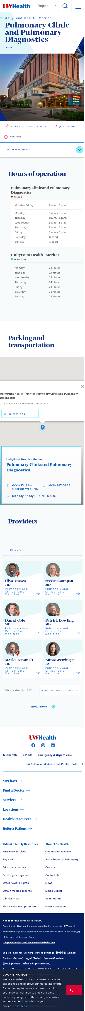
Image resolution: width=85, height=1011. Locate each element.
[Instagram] (42, 745)
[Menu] (78, 6)
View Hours (15, 137)
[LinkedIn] (52, 745)
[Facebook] (33, 745)
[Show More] (79, 149)
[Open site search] (65, 6)
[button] (42, 427)
